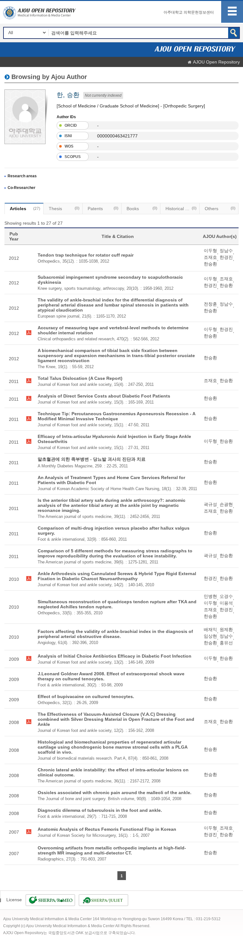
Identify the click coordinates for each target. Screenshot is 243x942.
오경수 (226, 596)
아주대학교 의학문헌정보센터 (189, 12)
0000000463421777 (117, 135)
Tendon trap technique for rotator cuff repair (86, 255)
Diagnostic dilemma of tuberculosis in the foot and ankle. (100, 810)
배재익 (210, 629)
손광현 (226, 504)
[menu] (232, 12)
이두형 (210, 250)
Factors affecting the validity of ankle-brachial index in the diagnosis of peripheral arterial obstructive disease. (115, 634)
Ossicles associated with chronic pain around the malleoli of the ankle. (114, 792)
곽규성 (210, 504)
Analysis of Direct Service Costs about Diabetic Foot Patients (104, 395)
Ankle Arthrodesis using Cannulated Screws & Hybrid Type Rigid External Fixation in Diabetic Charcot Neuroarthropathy (117, 576)
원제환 (226, 629)
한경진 (226, 257)
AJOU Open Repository (216, 61)
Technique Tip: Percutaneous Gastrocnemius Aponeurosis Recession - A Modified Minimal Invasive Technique (116, 416)
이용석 (226, 602)
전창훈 (210, 304)
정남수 (226, 250)
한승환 (210, 263)
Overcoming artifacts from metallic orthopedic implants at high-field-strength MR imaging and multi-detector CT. (112, 850)
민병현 (210, 596)
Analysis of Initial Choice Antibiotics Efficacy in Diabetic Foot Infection (114, 656)
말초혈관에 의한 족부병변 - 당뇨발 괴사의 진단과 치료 (92, 459)
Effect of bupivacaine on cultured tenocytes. (86, 696)
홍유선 (226, 642)
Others (220, 208)
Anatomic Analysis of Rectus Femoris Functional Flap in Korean (107, 829)
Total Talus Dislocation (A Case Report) (80, 378)
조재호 (210, 257)
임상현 (210, 636)
